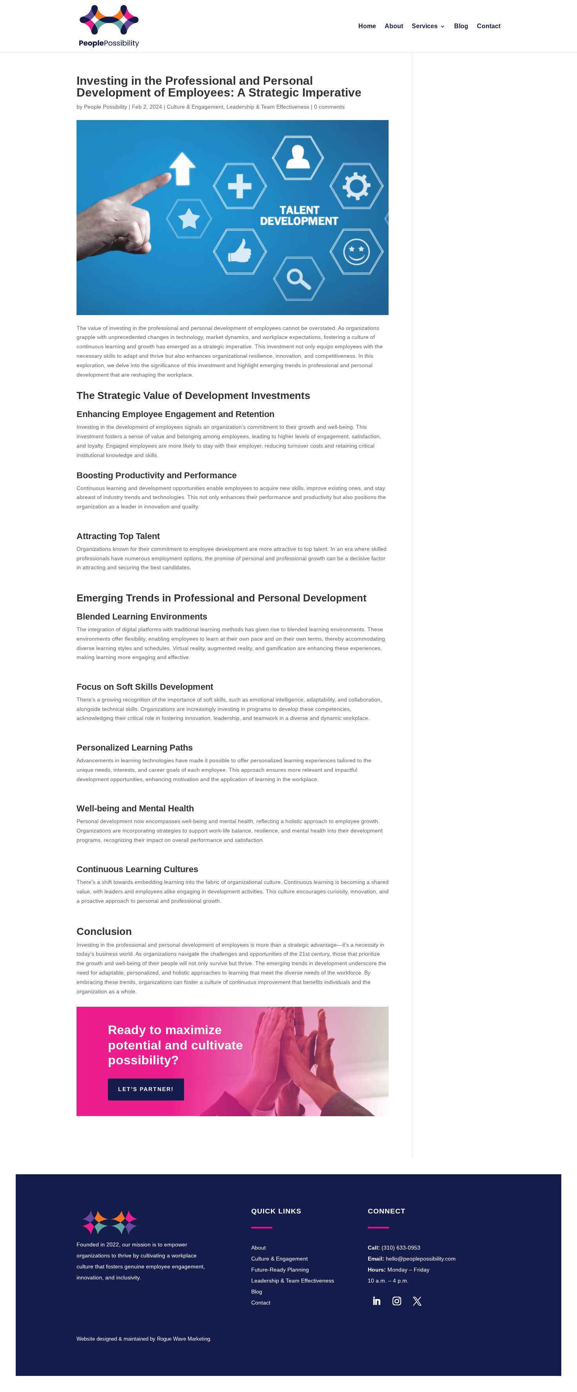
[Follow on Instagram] (396, 1301)
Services (425, 26)
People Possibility (105, 107)
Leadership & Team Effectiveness (267, 107)
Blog (461, 26)
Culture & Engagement (195, 107)
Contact (488, 26)
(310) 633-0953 (401, 1247)
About (394, 26)
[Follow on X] (417, 1301)
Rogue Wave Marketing (183, 1339)
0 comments (329, 107)
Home (367, 26)
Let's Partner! (146, 1089)
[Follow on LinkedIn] (376, 1301)
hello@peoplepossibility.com (421, 1258)
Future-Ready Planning (280, 1269)
